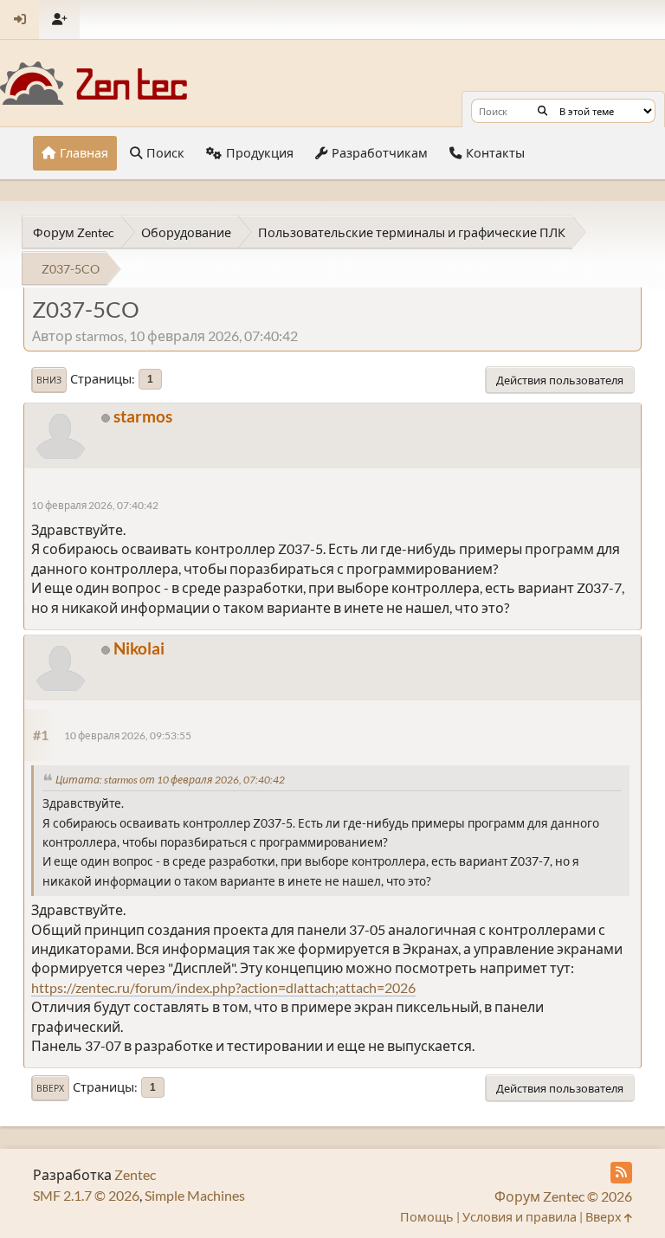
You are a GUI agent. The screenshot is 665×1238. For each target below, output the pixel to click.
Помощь (427, 1216)
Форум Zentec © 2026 (563, 1196)
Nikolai (139, 648)
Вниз (48, 380)
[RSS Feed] (621, 1172)
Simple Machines (195, 1195)
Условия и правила (519, 1216)
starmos (142, 416)
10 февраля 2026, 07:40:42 (94, 505)
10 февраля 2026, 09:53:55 (127, 735)
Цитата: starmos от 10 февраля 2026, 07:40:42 (170, 779)
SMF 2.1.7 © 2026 (86, 1195)
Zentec (135, 1174)
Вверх (50, 1088)
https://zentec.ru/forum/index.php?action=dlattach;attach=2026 (223, 987)
